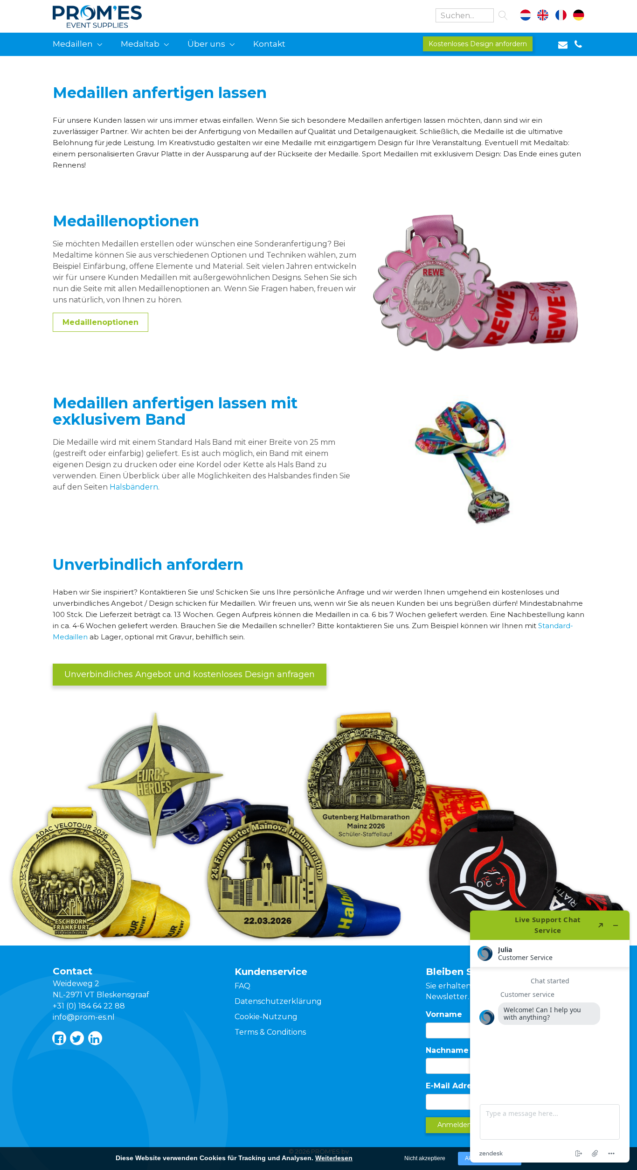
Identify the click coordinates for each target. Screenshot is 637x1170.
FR (561, 16)
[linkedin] (95, 1038)
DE (576, 16)
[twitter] (76, 1038)
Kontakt (269, 44)
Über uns (206, 44)
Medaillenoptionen (100, 322)
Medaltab (140, 44)
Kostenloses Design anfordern (478, 44)
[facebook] (59, 1038)
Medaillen (73, 44)
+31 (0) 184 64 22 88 (89, 1006)
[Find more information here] (550, 1036)
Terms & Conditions (270, 1032)
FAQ (242, 985)
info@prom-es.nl (84, 1017)
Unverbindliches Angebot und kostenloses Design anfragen (189, 674)
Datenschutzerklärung (278, 1001)
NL (530, 16)
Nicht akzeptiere (424, 1158)
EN (546, 16)
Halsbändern (134, 487)
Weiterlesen (334, 1158)
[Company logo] (109, 14)
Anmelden (454, 1125)
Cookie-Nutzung (266, 1016)
